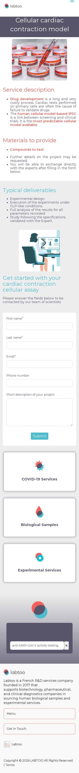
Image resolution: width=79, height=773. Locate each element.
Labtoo (17, 744)
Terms (10, 765)
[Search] (66, 645)
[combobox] (37, 645)
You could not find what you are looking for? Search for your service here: (36, 633)
